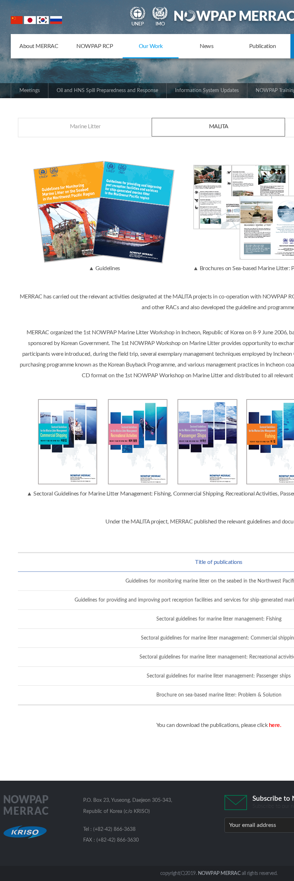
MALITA (218, 126)
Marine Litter (85, 126)
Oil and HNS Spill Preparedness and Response (107, 90)
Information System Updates (207, 90)
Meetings (29, 90)
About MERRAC (38, 46)
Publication (262, 46)
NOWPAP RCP (94, 46)
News (206, 46)
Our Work (151, 46)
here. (275, 725)
